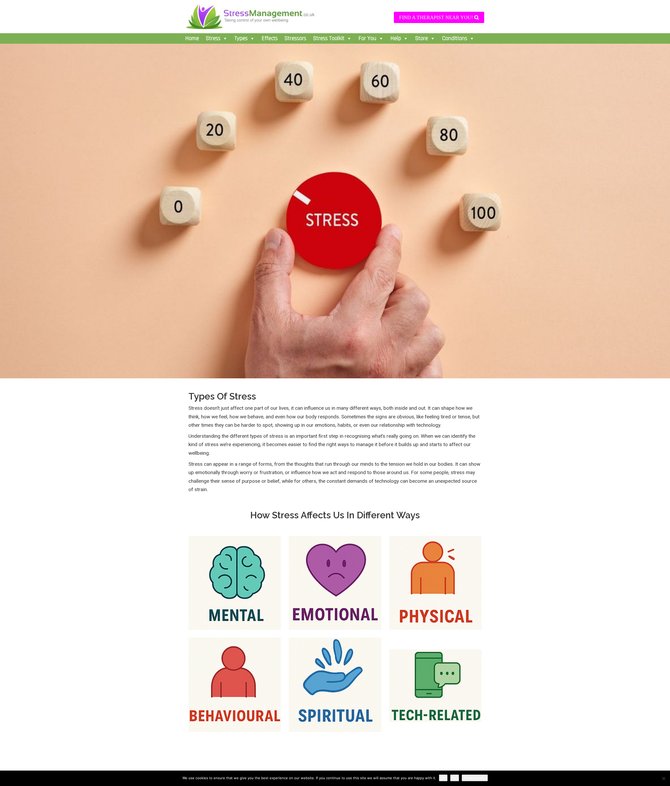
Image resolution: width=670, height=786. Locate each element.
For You (367, 38)
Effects (270, 38)
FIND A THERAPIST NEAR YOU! (436, 17)
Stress (213, 38)
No (454, 778)
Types (241, 38)
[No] (663, 778)
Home (192, 38)
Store (421, 38)
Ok (443, 778)
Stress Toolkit (328, 38)
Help (395, 38)
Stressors (295, 38)
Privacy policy (475, 778)
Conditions (454, 38)
